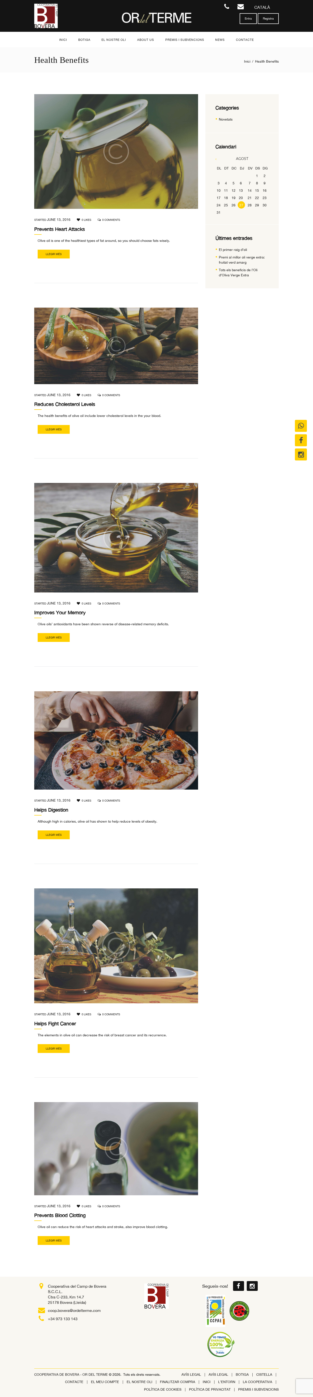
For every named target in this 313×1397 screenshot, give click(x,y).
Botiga (242, 1374)
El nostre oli (139, 1382)
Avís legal (191, 1374)
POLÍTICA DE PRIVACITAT (210, 1389)
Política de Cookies (162, 1389)
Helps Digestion (51, 810)
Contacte (74, 1382)
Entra (248, 18)
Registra (268, 18)
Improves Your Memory (60, 612)
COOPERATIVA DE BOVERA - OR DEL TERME (71, 1374)
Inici (247, 61)
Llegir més (54, 254)
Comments (111, 219)
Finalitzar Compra (177, 1382)
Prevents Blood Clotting (60, 1215)
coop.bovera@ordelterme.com (74, 1310)
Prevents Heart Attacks (59, 229)
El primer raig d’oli (233, 250)
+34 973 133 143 (63, 1319)
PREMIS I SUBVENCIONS (258, 1389)
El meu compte (105, 1382)
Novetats (226, 119)
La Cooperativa (257, 1382)
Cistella (264, 1374)
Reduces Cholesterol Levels (64, 404)
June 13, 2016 (58, 220)
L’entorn (226, 1382)
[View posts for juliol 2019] (219, 159)
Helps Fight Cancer (55, 1023)
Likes (86, 219)
